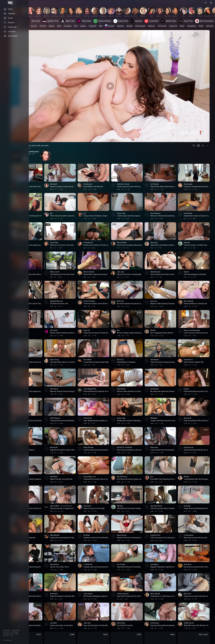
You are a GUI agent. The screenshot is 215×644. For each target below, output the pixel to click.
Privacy (6, 636)
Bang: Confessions (31, 152)
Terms (16, 634)
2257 (12, 636)
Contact (6, 632)
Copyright (7, 630)
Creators (14, 632)
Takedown (16, 630)
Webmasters (8, 634)
